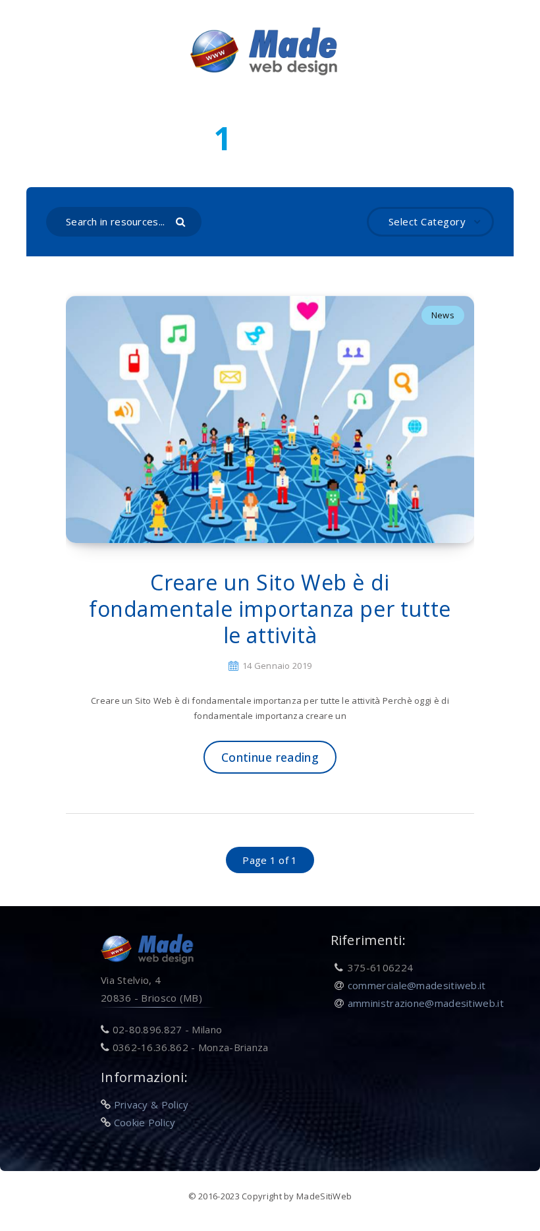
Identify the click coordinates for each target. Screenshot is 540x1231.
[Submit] (182, 221)
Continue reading (270, 757)
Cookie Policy (145, 1122)
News (442, 315)
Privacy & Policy (151, 1104)
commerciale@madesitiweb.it (417, 985)
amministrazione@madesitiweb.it (426, 1003)
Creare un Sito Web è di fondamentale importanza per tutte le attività (270, 608)
